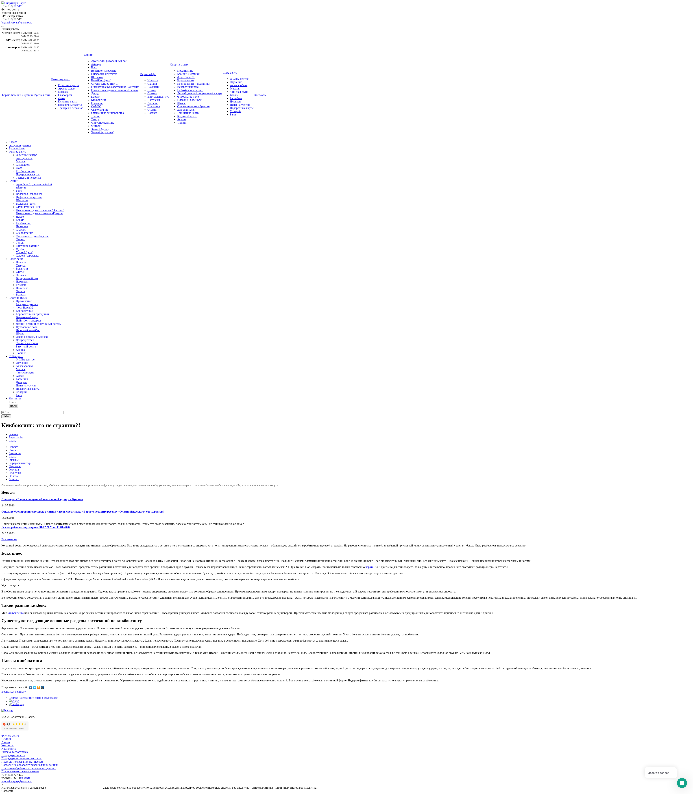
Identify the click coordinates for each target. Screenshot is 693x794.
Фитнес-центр (60, 79)
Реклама (152, 103)
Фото (61, 98)
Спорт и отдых (180, 64)
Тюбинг (182, 122)
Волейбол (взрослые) (104, 70)
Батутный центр (187, 116)
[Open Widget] (682, 783)
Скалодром (65, 95)
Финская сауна (239, 91)
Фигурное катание (102, 122)
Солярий (235, 111)
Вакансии (153, 86)
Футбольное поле (188, 96)
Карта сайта (8, 748)
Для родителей (186, 109)
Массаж (63, 91)
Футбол (96, 125)
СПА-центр (231, 72)
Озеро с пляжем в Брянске (193, 106)
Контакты (260, 95)
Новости (152, 80)
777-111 (12, 6)
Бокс (94, 67)
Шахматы (97, 77)
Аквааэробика (238, 85)
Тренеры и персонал (70, 108)
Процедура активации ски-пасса (21, 758)
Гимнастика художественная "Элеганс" (115, 86)
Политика (153, 106)
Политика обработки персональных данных (28, 768)
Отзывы (152, 93)
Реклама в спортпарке (15, 751)
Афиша (181, 119)
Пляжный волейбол (189, 99)
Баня (233, 114)
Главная (13, 434)
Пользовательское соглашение (20, 771)
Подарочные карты (70, 104)
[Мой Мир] (42, 687)
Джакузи (235, 101)
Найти (13, 405)
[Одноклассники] (38, 687)
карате (369, 566)
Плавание (97, 103)
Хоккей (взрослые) (102, 132)
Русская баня (42, 95)
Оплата (151, 109)
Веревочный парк (188, 86)
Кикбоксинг (98, 99)
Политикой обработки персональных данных (75, 787)
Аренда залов (66, 88)
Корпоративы (185, 80)
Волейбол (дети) (101, 80)
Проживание (185, 70)
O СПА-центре (239, 78)
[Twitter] (35, 687)
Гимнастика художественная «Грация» (114, 90)
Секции (89, 54)
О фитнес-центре (68, 85)
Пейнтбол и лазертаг (190, 90)
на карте (25, 777)
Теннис (95, 116)
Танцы (95, 119)
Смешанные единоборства (107, 112)
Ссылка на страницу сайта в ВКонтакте (33, 697)
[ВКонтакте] (31, 687)
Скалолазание (99, 109)
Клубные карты (67, 101)
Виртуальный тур (158, 96)
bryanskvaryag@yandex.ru (16, 22)
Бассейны (236, 98)
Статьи (151, 90)
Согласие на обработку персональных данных (29, 764)
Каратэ (6, 95)
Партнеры (153, 99)
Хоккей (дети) (99, 129)
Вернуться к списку (13, 691)
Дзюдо (95, 93)
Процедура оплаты (13, 755)
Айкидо (96, 64)
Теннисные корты (188, 112)
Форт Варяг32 (186, 77)
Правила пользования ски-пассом (22, 761)
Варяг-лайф (148, 74)
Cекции (6, 738)
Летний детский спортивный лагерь (199, 93)
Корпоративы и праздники (193, 83)
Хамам (234, 95)
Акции (5, 742)
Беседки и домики (22, 95)
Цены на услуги (240, 104)
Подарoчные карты (242, 108)
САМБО (96, 106)
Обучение (236, 82)
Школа (181, 103)
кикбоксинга (16, 612)
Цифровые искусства (104, 73)
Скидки (152, 83)
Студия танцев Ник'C (104, 83)
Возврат (152, 112)
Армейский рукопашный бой (109, 60)
